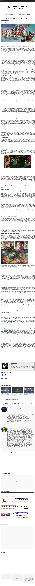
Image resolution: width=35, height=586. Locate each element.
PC (6, 399)
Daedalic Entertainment (14, 398)
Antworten (9, 424)
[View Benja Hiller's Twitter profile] (10, 364)
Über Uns (28, 14)
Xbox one (17, 399)
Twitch (19, 14)
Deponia (18, 398)
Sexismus (14, 399)
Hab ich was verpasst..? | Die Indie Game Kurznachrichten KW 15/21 (29, 394)
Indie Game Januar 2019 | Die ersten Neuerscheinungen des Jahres (5, 394)
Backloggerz (16, 577)
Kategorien (11, 14)
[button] (8, 245)
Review (4, 398)
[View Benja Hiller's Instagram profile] (10, 366)
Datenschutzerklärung (17, 0)
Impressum (9, 0)
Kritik (5, 399)
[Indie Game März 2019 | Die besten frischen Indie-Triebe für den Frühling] (17, 390)
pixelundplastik (10, 407)
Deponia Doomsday (22, 398)
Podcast (15, 14)
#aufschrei (9, 398)
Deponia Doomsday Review (28, 398)
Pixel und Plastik (16, 578)
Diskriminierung (3, 399)
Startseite (6, 14)
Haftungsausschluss (23, 0)
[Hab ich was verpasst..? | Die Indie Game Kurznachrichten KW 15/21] (29, 390)
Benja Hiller (8, 22)
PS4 (7, 399)
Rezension (11, 399)
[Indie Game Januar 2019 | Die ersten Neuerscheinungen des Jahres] (6, 390)
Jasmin (8, 427)
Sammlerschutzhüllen (29, 577)
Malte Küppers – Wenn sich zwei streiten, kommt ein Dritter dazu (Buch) (29, 579)
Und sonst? (23, 14)
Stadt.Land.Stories (5, 577)
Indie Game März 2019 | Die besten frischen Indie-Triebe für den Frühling (17, 394)
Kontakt (12, 0)
